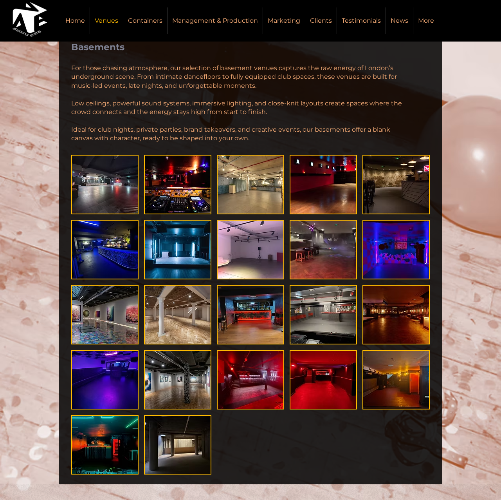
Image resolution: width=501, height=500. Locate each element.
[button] (105, 184)
